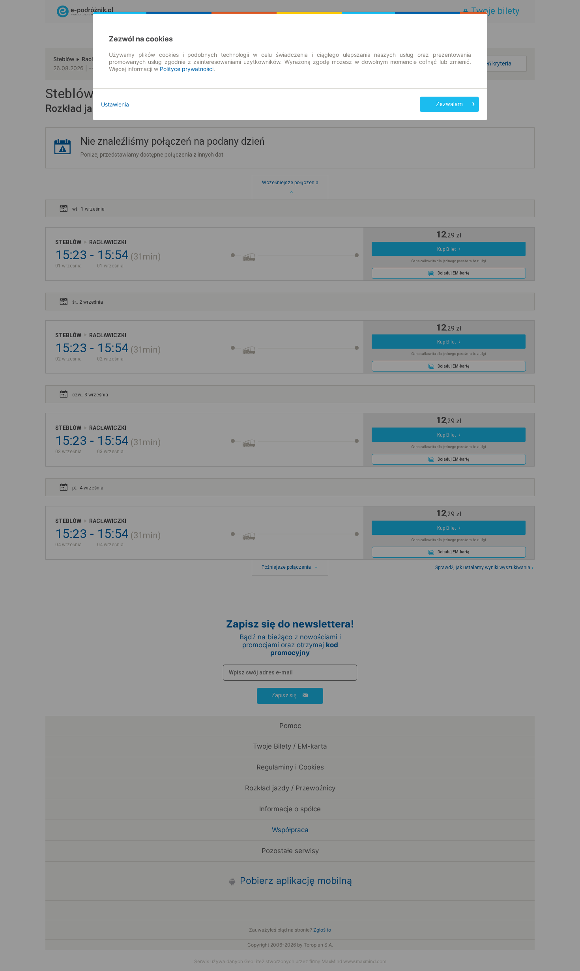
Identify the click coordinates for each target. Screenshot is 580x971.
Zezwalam (449, 104)
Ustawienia (115, 104)
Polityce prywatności (186, 68)
